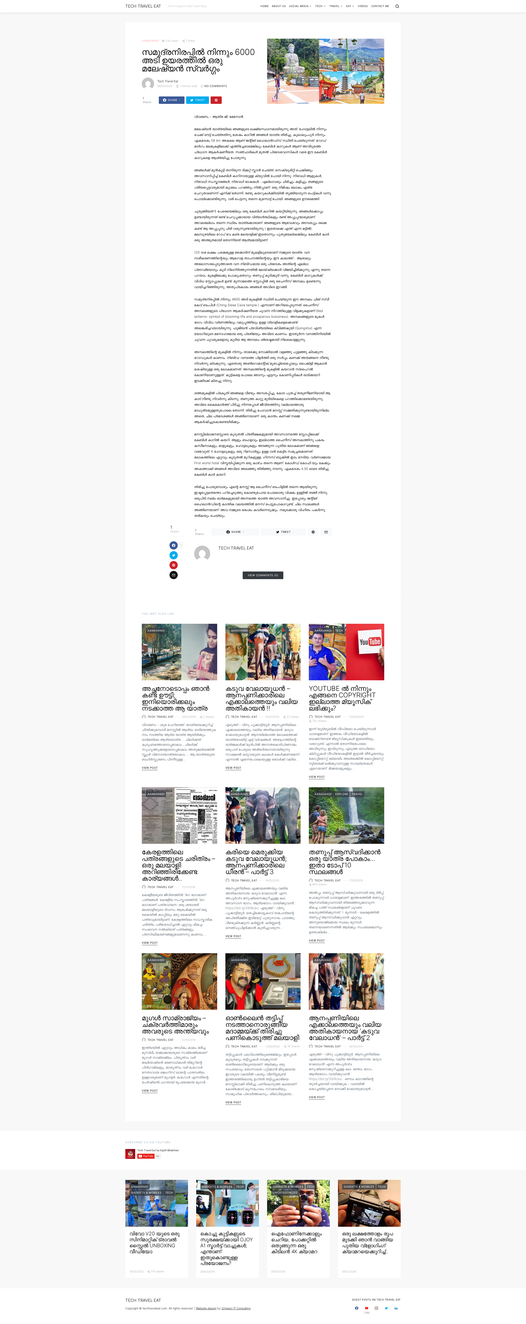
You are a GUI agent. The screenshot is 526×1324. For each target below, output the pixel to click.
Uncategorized (285, 1192)
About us (279, 6)
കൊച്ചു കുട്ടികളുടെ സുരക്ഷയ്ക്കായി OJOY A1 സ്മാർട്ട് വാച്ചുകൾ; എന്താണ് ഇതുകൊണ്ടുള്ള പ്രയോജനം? (226, 1248)
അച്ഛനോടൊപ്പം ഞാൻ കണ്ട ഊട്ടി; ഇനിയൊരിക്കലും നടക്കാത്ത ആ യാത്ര (175, 698)
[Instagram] (376, 1310)
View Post (150, 767)
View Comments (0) (263, 575)
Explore (341, 794)
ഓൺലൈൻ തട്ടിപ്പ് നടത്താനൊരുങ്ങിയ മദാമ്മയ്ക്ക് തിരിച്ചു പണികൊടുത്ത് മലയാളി (262, 1028)
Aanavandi (150, 40)
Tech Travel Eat (143, 6)
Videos (363, 6)
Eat (348, 6)
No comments (215, 86)
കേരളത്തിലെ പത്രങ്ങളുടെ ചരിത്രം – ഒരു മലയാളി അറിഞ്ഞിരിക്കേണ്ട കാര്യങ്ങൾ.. (178, 865)
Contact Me (380, 6)
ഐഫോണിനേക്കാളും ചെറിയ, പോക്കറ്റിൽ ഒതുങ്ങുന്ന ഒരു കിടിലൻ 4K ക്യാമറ (296, 1242)
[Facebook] (356, 1310)
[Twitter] (386, 1310)
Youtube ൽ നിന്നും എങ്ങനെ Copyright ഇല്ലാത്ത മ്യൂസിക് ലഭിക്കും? (342, 698)
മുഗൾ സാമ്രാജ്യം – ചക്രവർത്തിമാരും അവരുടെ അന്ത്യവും (175, 1024)
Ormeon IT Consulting (235, 1308)
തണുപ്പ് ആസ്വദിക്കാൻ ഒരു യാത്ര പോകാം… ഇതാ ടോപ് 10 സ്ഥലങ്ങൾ (344, 862)
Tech (319, 6)
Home (265, 6)
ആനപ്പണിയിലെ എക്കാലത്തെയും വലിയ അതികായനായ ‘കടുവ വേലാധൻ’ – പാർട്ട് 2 (345, 1028)
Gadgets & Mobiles (146, 1192)
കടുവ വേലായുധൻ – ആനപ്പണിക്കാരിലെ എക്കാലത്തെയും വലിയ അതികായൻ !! (261, 698)
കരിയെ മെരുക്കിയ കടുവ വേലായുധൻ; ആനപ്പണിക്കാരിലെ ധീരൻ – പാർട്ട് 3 (256, 862)
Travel (334, 6)
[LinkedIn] (396, 1310)
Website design (206, 1308)
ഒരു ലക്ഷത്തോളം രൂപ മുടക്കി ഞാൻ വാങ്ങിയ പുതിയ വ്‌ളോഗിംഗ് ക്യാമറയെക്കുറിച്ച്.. (367, 1242)
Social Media (298, 6)
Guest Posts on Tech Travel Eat (376, 1299)
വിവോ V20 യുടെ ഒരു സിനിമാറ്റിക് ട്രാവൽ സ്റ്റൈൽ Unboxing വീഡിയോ (154, 1242)
